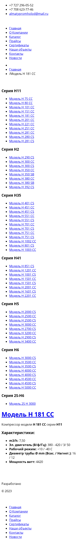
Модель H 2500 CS (22, 320)
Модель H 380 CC (21, 178)
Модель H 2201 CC (22, 296)
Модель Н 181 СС (21, 116)
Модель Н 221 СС (21, 124)
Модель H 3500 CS (22, 366)
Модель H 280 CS (21, 137)
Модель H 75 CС (21, 99)
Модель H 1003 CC (22, 250)
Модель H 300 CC (21, 162)
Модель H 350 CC (21, 170)
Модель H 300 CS (21, 166)
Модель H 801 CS (21, 245)
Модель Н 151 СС (21, 111)
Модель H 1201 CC (22, 270)
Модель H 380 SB (21, 183)
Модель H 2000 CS (22, 312)
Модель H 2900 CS (22, 337)
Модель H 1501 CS (22, 283)
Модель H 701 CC (21, 224)
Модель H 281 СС (21, 132)
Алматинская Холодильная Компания (40, 491)
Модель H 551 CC (21, 216)
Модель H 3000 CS (22, 358)
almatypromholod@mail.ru (28, 14)
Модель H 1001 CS (22, 274)
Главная (15, 69)
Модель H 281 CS (21, 141)
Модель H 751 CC (21, 233)
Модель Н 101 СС (21, 107)
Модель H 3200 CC (22, 333)
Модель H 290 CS (21, 157)
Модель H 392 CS (21, 187)
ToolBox (27, 484)
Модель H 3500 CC (22, 362)
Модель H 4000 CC (22, 370)
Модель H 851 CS (21, 266)
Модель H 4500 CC (22, 379)
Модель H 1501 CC (22, 279)
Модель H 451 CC (21, 207)
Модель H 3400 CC (22, 341)
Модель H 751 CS (21, 237)
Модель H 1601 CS (22, 291)
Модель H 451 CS (21, 212)
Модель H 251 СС (21, 128)
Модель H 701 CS (21, 228)
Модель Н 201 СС (21, 120)
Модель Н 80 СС (21, 103)
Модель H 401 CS (21, 203)
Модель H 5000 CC (22, 387)
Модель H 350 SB (21, 174)
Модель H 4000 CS (22, 375)
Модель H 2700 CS (22, 329)
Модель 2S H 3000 (22, 404)
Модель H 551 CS (21, 220)
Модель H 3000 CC (22, 324)
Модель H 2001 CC (22, 287)
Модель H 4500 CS (22, 383)
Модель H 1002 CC (22, 241)
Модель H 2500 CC (22, 316)
